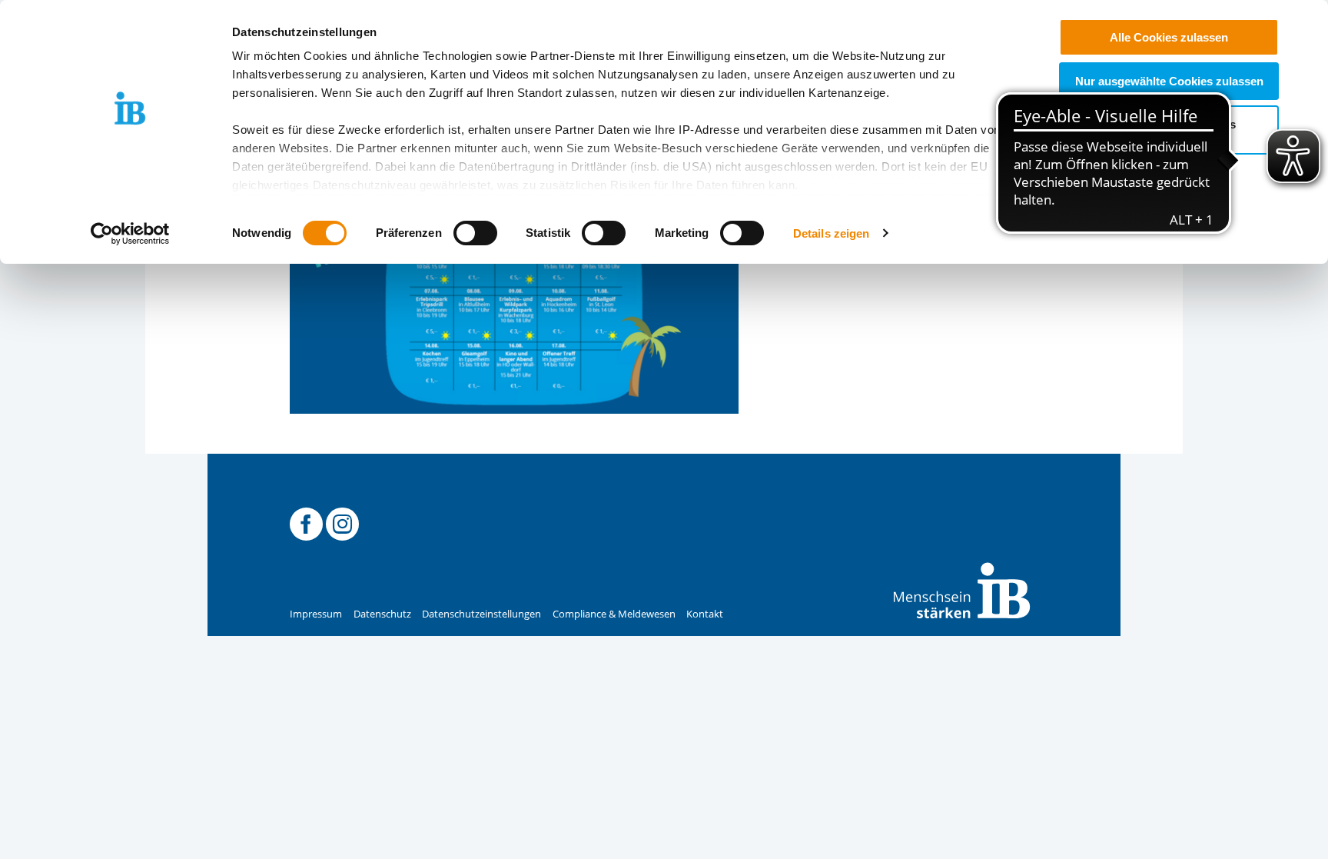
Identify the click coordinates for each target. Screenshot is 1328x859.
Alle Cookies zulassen (1169, 37)
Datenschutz (382, 614)
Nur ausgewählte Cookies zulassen (1169, 81)
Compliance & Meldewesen (614, 614)
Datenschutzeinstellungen (481, 614)
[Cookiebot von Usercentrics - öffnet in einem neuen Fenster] (130, 233)
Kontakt (704, 614)
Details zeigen (831, 233)
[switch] (475, 233)
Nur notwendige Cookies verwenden (1169, 130)
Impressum (316, 614)
